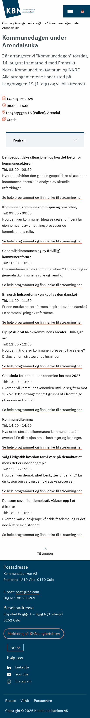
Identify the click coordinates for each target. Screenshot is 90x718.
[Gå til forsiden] (24, 9)
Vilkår (25, 700)
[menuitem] (70, 11)
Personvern (43, 700)
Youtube (22, 674)
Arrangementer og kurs (30, 23)
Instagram (23, 681)
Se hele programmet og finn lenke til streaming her (42, 197)
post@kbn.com (27, 592)
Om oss (7, 23)
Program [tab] (19, 140)
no (13, 648)
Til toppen (45, 553)
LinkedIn (22, 667)
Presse (10, 700)
